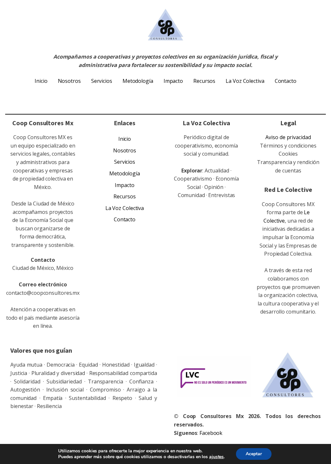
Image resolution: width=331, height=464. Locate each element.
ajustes (216, 457)
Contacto (285, 80)
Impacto (173, 80)
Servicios (101, 80)
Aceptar (254, 454)
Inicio (41, 80)
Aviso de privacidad (288, 137)
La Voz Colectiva (245, 80)
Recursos (204, 80)
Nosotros (69, 80)
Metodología (138, 80)
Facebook (210, 432)
